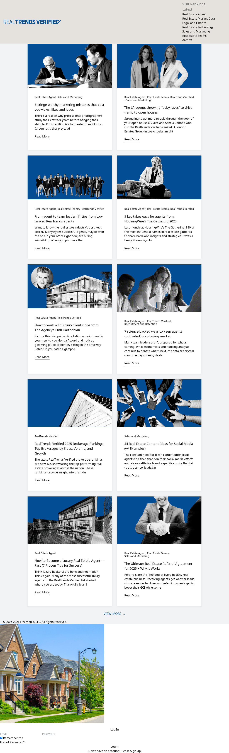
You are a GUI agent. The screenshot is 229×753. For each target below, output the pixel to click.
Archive (187, 40)
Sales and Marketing (196, 31)
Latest (187, 9)
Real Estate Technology (197, 27)
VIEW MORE (115, 613)
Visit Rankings (193, 4)
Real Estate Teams (194, 36)
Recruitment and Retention (140, 324)
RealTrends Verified (182, 97)
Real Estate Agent (194, 14)
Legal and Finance (194, 23)
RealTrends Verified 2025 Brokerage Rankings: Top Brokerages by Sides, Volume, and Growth (69, 448)
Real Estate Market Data (198, 19)
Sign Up (135, 751)
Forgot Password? (12, 742)
